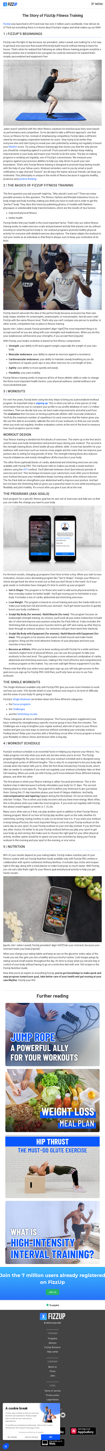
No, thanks (12, 1437)
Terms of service (52, 1391)
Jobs (52, 1375)
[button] (5, 1446)
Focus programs (22, 704)
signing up (42, 403)
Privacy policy (52, 1395)
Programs (52, 1338)
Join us (52, 1292)
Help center (52, 1351)
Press (53, 1371)
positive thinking (27, 178)
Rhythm (13, 146)
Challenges (19, 709)
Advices (52, 1343)
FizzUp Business (52, 1347)
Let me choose (31, 1437)
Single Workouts (22, 699)
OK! (50, 1437)
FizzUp (7, 23)
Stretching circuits (27, 714)
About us (52, 1367)
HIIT (25, 469)
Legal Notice (52, 1399)
